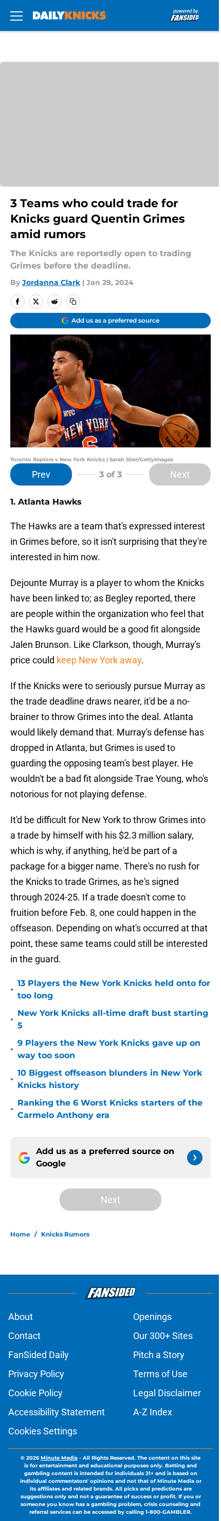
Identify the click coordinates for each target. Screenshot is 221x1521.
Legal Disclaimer (167, 1393)
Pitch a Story (159, 1354)
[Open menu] (16, 15)
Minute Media (59, 1458)
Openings (152, 1316)
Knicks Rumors (65, 1234)
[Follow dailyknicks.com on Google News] (194, 1157)
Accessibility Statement (56, 1412)
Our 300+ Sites (163, 1335)
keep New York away (99, 660)
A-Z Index (152, 1412)
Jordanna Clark (51, 282)
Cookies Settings (42, 1431)
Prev (41, 474)
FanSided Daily (38, 1354)
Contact (24, 1335)
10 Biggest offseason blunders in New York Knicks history (109, 1079)
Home (20, 1234)
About (20, 1316)
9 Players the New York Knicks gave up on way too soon (108, 1049)
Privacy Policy (36, 1373)
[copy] (73, 301)
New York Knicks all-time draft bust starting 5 (112, 1019)
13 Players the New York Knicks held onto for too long (113, 989)
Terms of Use (160, 1373)
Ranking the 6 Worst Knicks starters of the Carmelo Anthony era (109, 1109)
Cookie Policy (35, 1393)
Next (180, 474)
